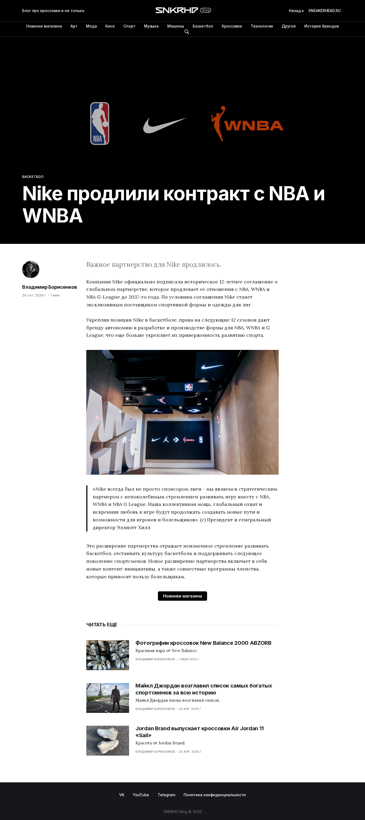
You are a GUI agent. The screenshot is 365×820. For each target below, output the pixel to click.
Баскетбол (203, 26)
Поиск (186, 31)
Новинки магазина (44, 26)
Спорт (129, 26)
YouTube (141, 794)
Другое (289, 26)
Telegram (166, 794)
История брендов (321, 26)
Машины (175, 26)
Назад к (315, 10)
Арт (74, 26)
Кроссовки (232, 26)
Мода (91, 26)
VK (121, 794)
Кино (110, 26)
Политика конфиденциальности (215, 794)
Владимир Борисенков (49, 287)
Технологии (262, 26)
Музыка (151, 26)
